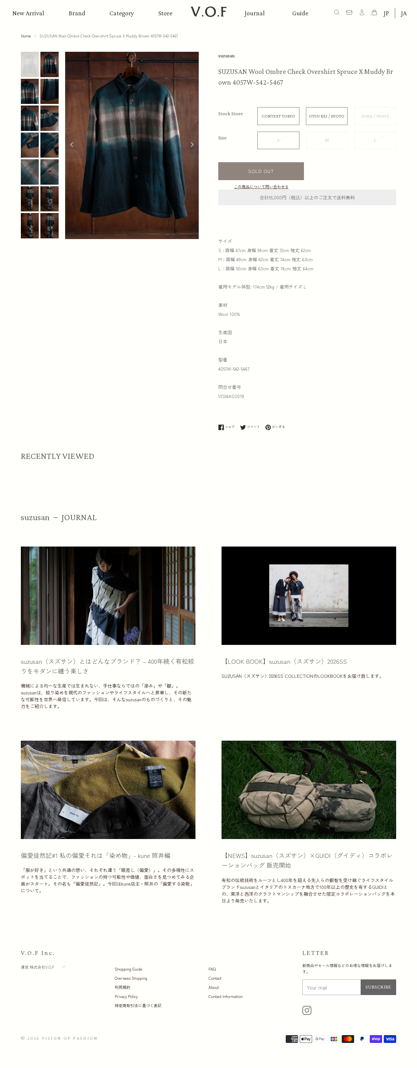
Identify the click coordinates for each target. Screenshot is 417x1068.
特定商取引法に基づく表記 (138, 1005)
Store (165, 13)
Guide (300, 13)
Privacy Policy (126, 996)
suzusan (226, 55)
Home (26, 35)
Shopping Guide (128, 969)
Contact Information (225, 996)
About (213, 987)
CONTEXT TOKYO (278, 116)
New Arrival (28, 13)
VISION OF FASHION (70, 1038)
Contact (215, 978)
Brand (77, 13)
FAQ (212, 969)
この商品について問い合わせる (261, 186)
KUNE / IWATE (375, 116)
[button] (192, 145)
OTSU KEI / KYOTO (326, 116)
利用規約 (122, 987)
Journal (255, 13)
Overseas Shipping (131, 978)
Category (121, 13)
